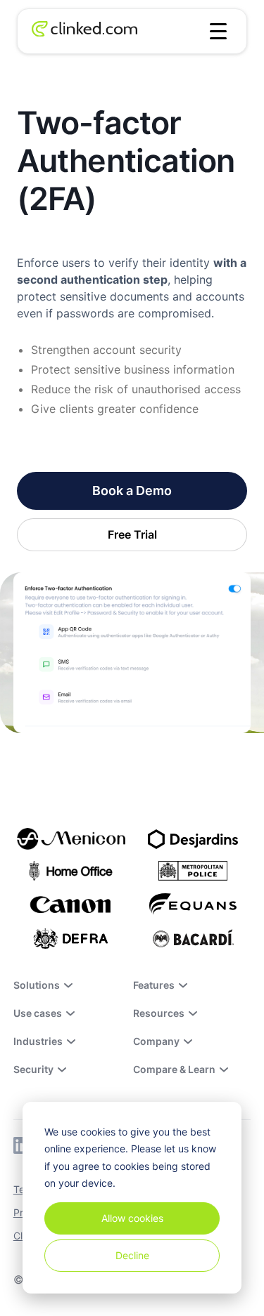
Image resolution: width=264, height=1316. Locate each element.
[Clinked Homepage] (84, 31)
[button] (218, 32)
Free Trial (132, 534)
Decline (132, 1255)
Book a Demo (132, 490)
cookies (97, 1132)
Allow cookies (132, 1218)
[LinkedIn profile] (21, 1145)
